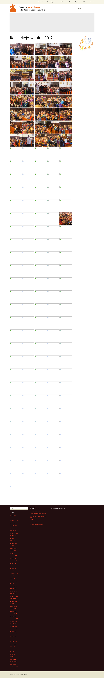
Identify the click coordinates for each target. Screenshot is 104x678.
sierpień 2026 (13, 515)
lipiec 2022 (12, 540)
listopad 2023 (13, 530)
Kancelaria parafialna (52, 2)
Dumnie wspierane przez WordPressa (19, 674)
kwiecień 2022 (13, 548)
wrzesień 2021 (13, 556)
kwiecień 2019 (13, 586)
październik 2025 (14, 520)
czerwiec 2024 (13, 525)
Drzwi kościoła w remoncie (36, 524)
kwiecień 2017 (13, 629)
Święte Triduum (33, 522)
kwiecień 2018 (13, 606)
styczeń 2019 (13, 588)
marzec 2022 (13, 550)
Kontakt (92, 2)
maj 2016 (12, 651)
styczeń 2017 (13, 631)
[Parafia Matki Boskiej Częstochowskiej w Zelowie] (30, 8)
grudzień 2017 (13, 613)
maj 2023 (12, 538)
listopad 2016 (13, 636)
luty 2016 (12, 656)
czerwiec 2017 (13, 626)
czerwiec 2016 (13, 649)
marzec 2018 (13, 608)
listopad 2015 (13, 664)
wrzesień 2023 (13, 535)
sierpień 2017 (13, 624)
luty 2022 (12, 553)
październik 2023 (14, 533)
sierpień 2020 (13, 558)
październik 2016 (14, 639)
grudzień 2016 (13, 634)
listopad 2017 (13, 616)
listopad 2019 (13, 571)
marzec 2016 (13, 654)
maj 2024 (12, 528)
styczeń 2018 (13, 611)
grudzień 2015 (13, 661)
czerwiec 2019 (13, 581)
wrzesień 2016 (13, 641)
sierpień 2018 (13, 598)
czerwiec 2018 (13, 601)
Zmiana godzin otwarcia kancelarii (38, 513)
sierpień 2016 (13, 644)
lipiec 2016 (12, 646)
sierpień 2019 (13, 576)
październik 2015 (14, 666)
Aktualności (40, 2)
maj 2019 (12, 583)
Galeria (85, 2)
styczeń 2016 (13, 659)
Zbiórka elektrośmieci (35, 511)
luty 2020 (12, 566)
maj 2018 (12, 603)
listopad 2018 (13, 593)
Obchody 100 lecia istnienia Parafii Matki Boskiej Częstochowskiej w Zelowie (38, 517)
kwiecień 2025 (13, 523)
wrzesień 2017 (13, 621)
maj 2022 (12, 545)
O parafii (77, 2)
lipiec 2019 (12, 578)
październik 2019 (14, 573)
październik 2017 (14, 619)
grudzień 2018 (13, 591)
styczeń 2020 (13, 568)
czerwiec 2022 (13, 543)
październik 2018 (14, 596)
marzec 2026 (13, 518)
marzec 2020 (13, 563)
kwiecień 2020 (13, 561)
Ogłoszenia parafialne (66, 2)
